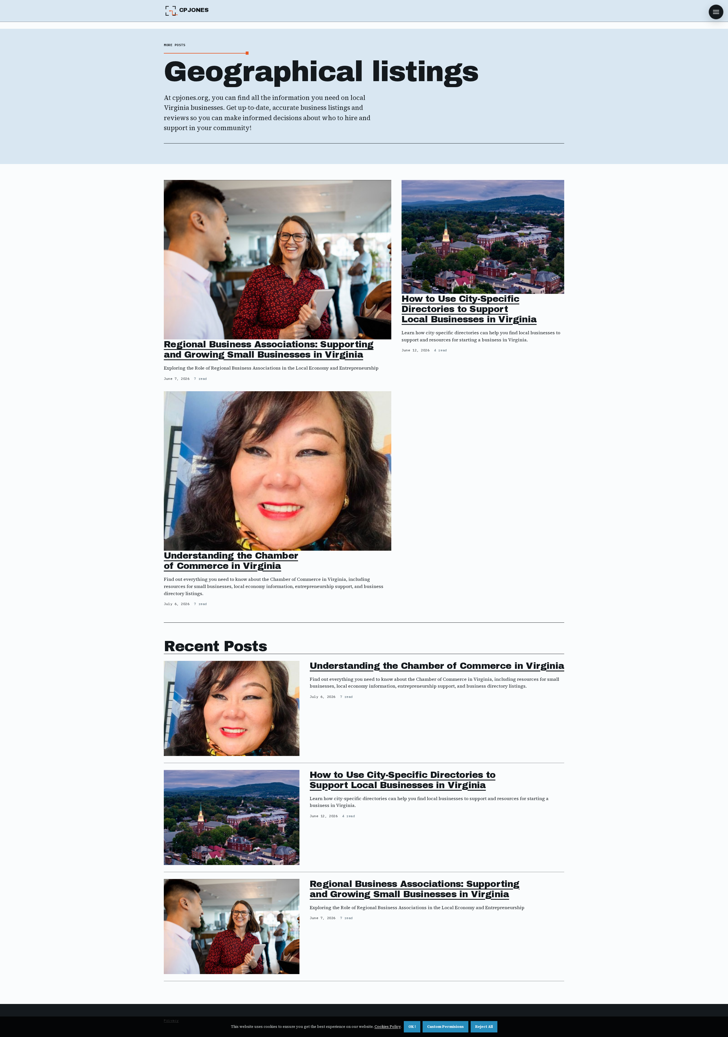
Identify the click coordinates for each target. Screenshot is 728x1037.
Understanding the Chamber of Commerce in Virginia (231, 561)
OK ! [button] (412, 1026)
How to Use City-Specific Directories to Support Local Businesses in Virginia (469, 309)
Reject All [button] (484, 1026)
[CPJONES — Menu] (716, 12)
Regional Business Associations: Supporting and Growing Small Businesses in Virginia (268, 349)
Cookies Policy (388, 1026)
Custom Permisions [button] (445, 1026)
